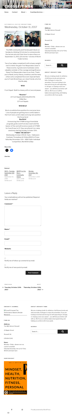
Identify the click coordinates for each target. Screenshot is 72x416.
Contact (15, 12)
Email (7, 239)
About (23, 12)
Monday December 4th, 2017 (33, 173)
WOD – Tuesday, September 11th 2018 (9, 173)
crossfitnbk (26, 24)
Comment (8, 204)
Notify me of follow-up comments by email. (19, 261)
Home (6, 12)
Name (7, 229)
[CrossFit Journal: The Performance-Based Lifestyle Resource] (15, 314)
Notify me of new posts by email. (15, 267)
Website (7, 249)
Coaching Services (36, 12)
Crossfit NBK (18, 6)
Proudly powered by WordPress (40, 409)
